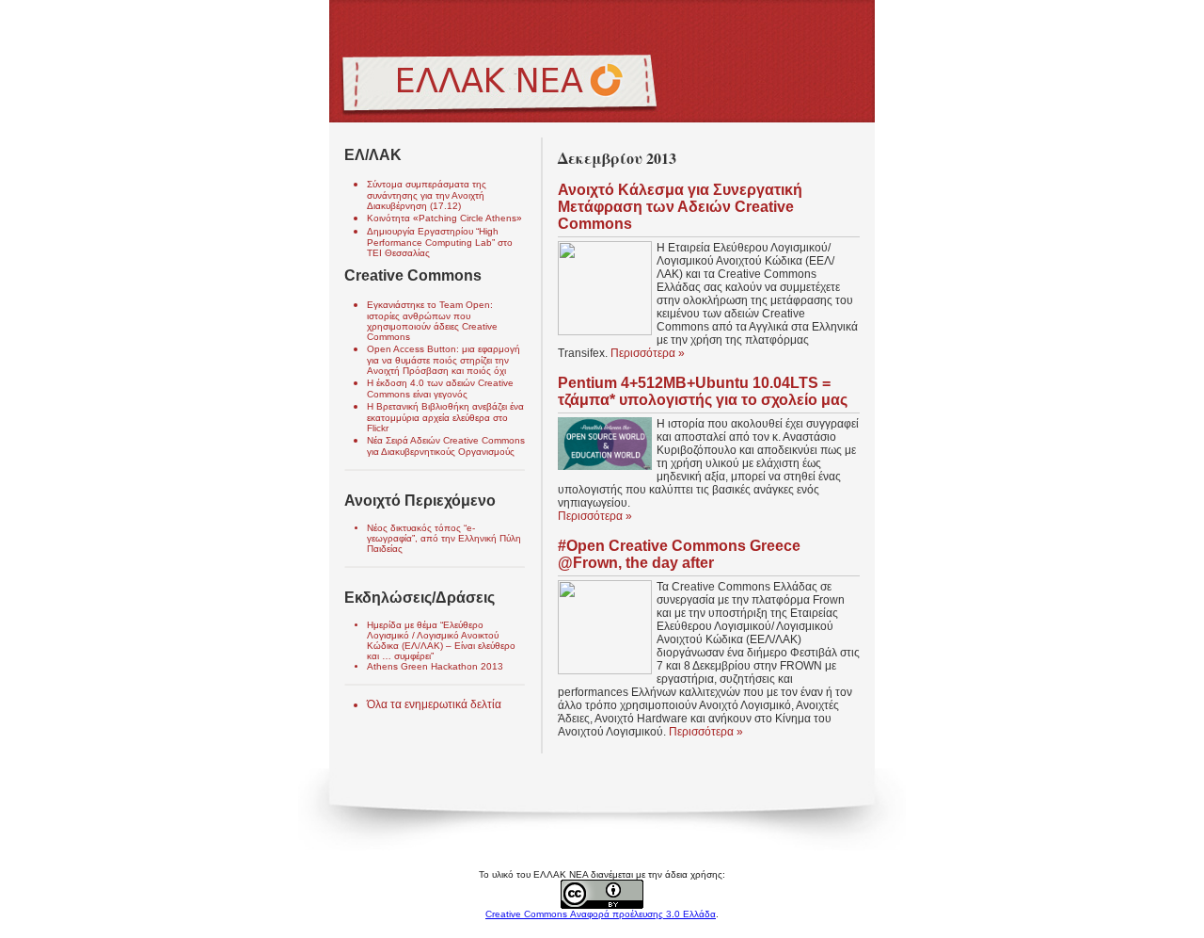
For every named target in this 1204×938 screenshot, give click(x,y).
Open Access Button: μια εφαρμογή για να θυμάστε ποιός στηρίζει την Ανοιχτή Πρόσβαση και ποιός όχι (443, 360)
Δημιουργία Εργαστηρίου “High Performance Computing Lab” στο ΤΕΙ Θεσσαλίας (440, 242)
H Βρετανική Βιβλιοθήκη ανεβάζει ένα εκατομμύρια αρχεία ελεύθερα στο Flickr (445, 417)
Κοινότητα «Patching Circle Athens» (444, 218)
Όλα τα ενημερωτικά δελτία (434, 704)
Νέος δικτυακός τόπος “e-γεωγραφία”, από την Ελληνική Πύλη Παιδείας (444, 538)
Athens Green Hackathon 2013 (435, 666)
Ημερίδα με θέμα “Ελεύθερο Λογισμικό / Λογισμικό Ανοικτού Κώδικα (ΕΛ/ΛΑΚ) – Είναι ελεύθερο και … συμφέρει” (441, 640)
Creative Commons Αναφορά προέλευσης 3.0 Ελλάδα (600, 914)
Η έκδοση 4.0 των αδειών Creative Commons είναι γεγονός (440, 388)
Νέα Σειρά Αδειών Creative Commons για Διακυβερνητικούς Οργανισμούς (446, 446)
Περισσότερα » (647, 353)
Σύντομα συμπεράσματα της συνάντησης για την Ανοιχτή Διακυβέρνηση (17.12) (426, 195)
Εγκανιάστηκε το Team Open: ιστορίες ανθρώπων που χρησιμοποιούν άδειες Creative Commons (432, 320)
